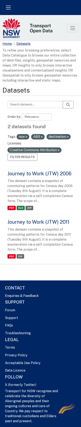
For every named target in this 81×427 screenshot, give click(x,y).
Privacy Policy (16, 355)
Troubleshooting (18, 333)
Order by (13, 116)
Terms (10, 347)
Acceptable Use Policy (22, 363)
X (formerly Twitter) (20, 385)
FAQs (9, 325)
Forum (10, 310)
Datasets (23, 44)
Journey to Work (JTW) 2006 (39, 173)
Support (11, 318)
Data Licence (15, 370)
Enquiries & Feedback (22, 296)
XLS (20, 207)
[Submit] (68, 104)
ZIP (29, 207)
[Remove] (26, 137)
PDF (11, 207)
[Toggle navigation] (8, 7)
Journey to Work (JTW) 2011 (38, 222)
